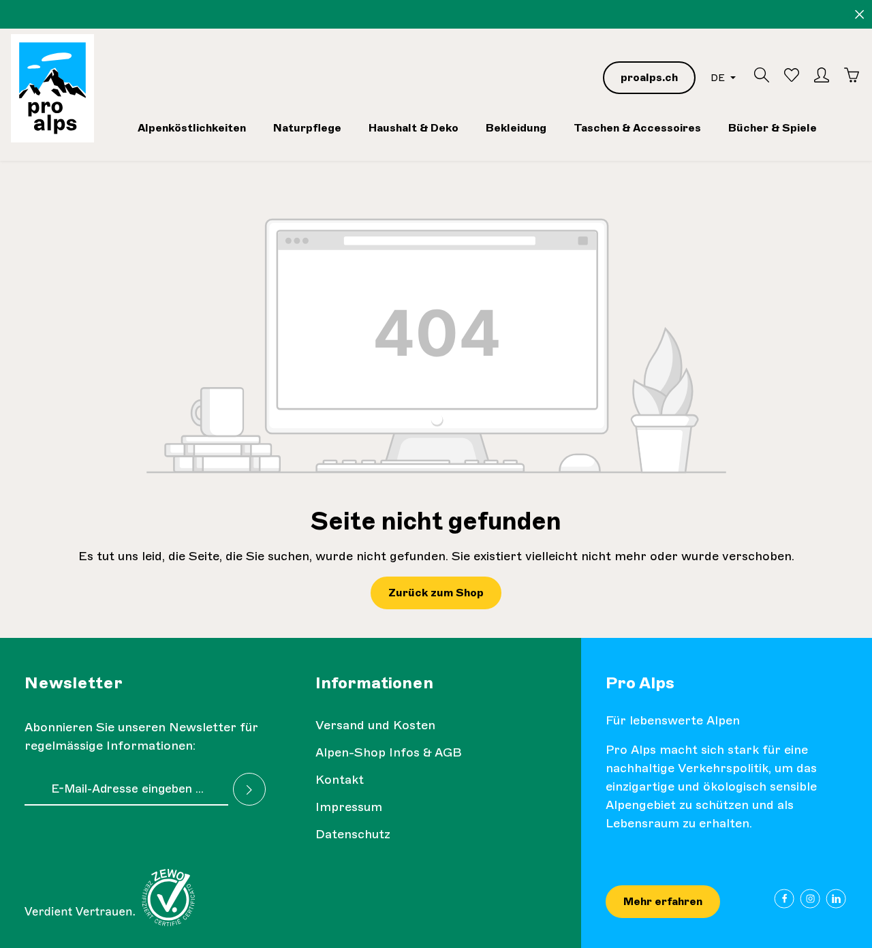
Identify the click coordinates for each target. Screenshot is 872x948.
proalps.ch (649, 77)
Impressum (348, 806)
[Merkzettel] (791, 75)
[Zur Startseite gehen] (52, 88)
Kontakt (339, 779)
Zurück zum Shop (436, 592)
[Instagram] (810, 898)
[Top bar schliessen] (859, 15)
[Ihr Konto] (821, 75)
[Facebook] (784, 898)
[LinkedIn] (836, 898)
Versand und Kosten (375, 725)
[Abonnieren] (249, 789)
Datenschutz (352, 834)
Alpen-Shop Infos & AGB (388, 752)
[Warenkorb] (851, 75)
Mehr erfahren (662, 901)
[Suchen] (761, 75)
